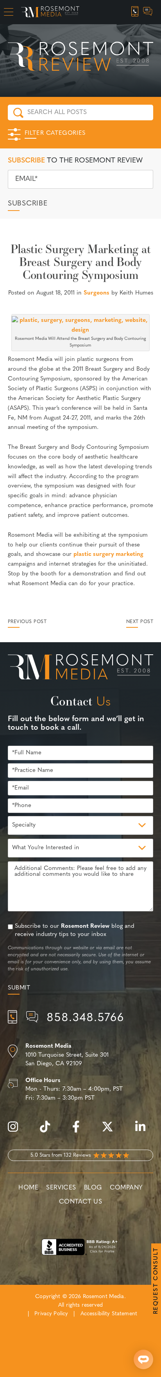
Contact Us (80, 1202)
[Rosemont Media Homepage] (50, 12)
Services (61, 1188)
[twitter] (111, 1131)
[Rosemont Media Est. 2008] (80, 668)
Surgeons (96, 293)
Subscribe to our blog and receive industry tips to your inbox (74, 930)
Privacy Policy (51, 1314)
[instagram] (17, 1131)
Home (28, 1188)
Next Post (139, 622)
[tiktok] (49, 1131)
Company (126, 1188)
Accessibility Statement (108, 1314)
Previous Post (27, 622)
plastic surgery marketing (108, 554)
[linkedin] (144, 1131)
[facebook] (80, 1131)
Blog (93, 1188)
